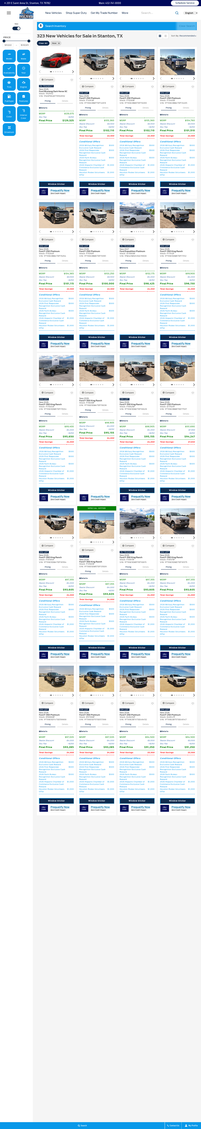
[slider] (4, 41)
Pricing (48, 101)
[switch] (16, 26)
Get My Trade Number (104, 12)
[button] (9, 56)
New (16, 24)
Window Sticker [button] (56, 184)
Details (65, 101)
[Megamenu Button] (8, 13)
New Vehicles (53, 12)
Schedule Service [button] (185, 3)
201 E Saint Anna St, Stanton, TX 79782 (28, 3)
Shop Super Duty (76, 12)
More (125, 13)
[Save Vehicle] (72, 80)
